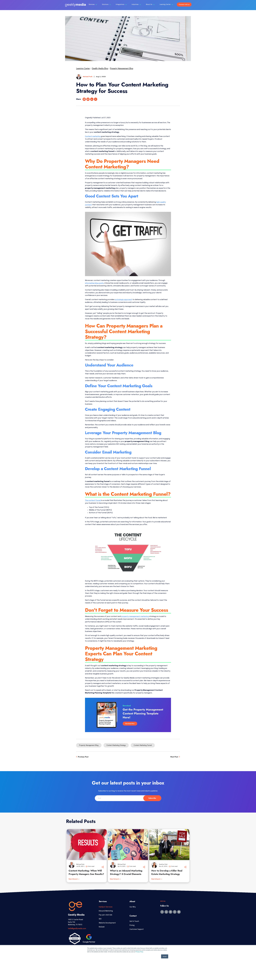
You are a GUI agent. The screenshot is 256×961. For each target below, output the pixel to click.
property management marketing (135, 616)
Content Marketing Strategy (116, 745)
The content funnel (93, 500)
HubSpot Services (105, 907)
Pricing (132, 925)
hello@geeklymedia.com (77, 928)
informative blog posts (94, 283)
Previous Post (82, 757)
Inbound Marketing (106, 911)
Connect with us (184, 4)
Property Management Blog (121, 68)
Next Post (174, 757)
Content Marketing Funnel (143, 745)
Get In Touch (134, 921)
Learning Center (165, 4)
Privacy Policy (139, 952)
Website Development (107, 923)
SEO (100, 919)
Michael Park (88, 76)
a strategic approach (123, 299)
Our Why (133, 907)
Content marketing (93, 136)
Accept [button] (164, 956)
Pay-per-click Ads (105, 915)
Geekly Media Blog (100, 68)
